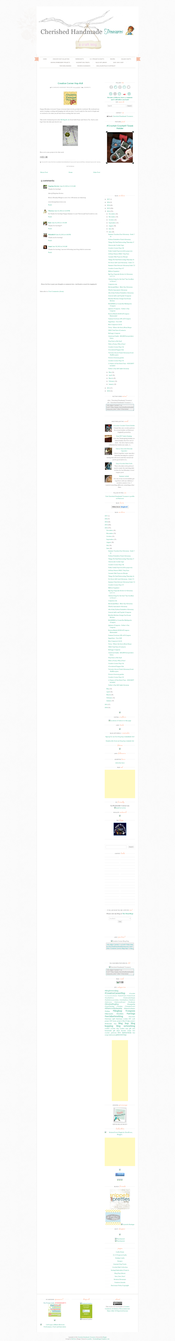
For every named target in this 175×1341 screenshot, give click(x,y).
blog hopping (81, 162)
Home (45, 59)
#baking (107, 1011)
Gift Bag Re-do (65, 120)
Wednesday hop (110, 1024)
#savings (131, 1013)
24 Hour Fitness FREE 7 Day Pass (118, 254)
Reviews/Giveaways (83, 66)
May (110, 372)
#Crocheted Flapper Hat (116, 350)
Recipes (112, 59)
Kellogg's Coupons (114, 333)
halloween (112, 1035)
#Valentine (119, 1006)
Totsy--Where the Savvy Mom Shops (120, 327)
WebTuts (73, 1339)
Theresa (51, 211)
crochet (112, 1028)
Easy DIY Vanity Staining (124, 436)
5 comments (87, 87)
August (111, 226)
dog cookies (120, 1028)
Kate (49, 223)
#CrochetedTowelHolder (111, 995)
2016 (108, 202)
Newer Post (44, 172)
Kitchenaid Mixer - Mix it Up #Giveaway (120, 287)
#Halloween (108, 1002)
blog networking (125, 1025)
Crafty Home (120, 1252)
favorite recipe (126, 1031)
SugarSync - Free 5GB (115, 322)
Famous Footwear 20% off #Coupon (119, 319)
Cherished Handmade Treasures (123, 116)
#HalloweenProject (119, 1002)
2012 (108, 211)
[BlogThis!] (43, 157)
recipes (88, 1316)
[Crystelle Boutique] (127, 1224)
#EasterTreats (131, 996)
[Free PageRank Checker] (119, 983)
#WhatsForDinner (129, 1008)
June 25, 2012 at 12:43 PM (62, 211)
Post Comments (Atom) (56, 291)
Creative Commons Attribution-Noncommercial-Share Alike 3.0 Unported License (117, 1309)
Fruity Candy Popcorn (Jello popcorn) (120, 251)
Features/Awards (65, 66)
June (110, 232)
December (112, 214)
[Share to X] (45, 157)
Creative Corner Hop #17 (116, 268)
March (111, 378)
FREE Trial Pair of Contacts (117, 330)
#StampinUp (131, 1004)
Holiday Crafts (126, 59)
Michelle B (51, 234)
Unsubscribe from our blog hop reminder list (120, 741)
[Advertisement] (120, 1070)
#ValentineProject (130, 1006)
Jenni (50, 246)
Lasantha (89, 1339)
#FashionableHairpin (129, 998)
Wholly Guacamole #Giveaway (117, 290)
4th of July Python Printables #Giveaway (121, 293)
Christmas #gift (110, 1019)
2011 (108, 388)
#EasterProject (122, 996)
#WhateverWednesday (113, 1008)
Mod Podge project (129, 1021)
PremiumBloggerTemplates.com (101, 1339)
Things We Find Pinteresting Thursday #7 (121, 242)
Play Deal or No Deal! (115, 341)
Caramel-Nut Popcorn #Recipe (118, 257)
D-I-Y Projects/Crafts (97, 59)
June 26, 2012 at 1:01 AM (59, 223)
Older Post (96, 172)
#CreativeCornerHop (63, 162)
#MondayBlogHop (112, 1004)
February (112, 381)
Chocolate (132, 1017)
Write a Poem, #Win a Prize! (116, 344)
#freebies (119, 1014)
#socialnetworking (114, 1016)
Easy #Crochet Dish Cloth (124, 463)
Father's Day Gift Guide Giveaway (118, 368)
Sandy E (86, 1314)
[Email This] (41, 157)
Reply (50, 205)
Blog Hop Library (101, 62)
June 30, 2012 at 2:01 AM (59, 246)
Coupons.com (112, 284)
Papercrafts (79, 59)
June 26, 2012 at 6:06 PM (63, 234)
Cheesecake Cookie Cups (116, 245)
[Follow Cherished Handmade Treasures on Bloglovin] (120, 508)
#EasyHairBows (109, 998)
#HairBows (132, 1000)
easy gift (128, 1028)
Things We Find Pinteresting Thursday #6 (121, 260)
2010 (108, 391)
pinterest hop (121, 1035)
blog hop (73, 162)
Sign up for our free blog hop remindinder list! (119, 737)
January (111, 384)
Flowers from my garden (116, 358)
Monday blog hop (90, 162)
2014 (108, 205)
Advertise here (120, 763)
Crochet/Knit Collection (61, 59)
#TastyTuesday (109, 1006)
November (112, 217)
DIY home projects (116, 1021)
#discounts (109, 1014)
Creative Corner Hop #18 (70, 83)
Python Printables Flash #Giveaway (119, 239)
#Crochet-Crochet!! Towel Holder (120, 127)
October (111, 220)
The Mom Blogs (127, 914)
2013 (108, 208)
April (110, 375)
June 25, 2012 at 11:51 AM (68, 186)
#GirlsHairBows (123, 1000)
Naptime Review (53, 186)
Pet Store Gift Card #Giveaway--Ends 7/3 (121, 262)
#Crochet (132, 993)
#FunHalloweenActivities (112, 1000)
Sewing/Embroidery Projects (60, 62)
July (110, 229)
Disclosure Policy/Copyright (105, 66)
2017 (108, 199)
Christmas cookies (122, 1019)
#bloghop (117, 1010)
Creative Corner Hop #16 (116, 347)
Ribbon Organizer (113, 271)
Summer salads (124, 476)
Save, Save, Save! (118, 62)
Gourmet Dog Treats (83, 62)
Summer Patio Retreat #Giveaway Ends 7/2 (121, 265)
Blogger (105, 1337)
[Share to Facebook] (47, 157)
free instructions (124, 1033)
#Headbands (131, 1002)
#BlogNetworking (111, 991)
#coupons (130, 1010)
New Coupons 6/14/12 (115, 324)
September (112, 223)
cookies (107, 1028)
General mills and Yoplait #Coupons (119, 296)
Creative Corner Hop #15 (116, 361)
